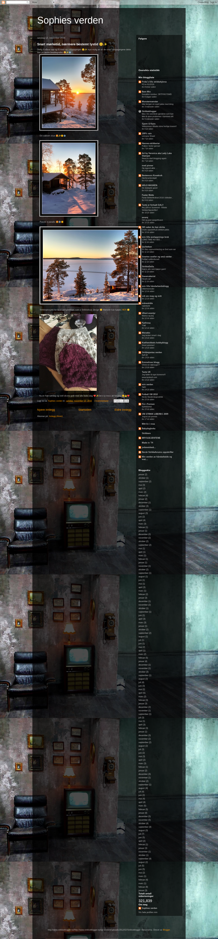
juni (140, 517)
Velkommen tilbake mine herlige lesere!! (159, 126)
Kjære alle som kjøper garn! (154, 269)
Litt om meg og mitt (152, 296)
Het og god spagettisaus (152, 220)
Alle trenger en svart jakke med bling (157, 104)
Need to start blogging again (154, 158)
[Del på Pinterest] (127, 401)
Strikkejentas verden (152, 352)
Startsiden (84, 409)
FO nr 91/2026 (148, 84)
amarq (145, 217)
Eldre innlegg (123, 409)
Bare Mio (146, 91)
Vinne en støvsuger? (151, 365)
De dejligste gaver (150, 188)
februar (142, 495)
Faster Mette (148, 195)
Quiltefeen (147, 247)
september (143, 481)
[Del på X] (121, 401)
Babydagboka (148, 428)
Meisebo (146, 333)
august (142, 513)
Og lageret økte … (150, 168)
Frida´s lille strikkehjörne (154, 82)
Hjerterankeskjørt (149, 178)
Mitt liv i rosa (148, 424)
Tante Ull (146, 372)
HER (124, 310)
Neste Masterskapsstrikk (152, 397)
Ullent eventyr (148, 313)
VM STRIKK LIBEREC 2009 (155, 414)
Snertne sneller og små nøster (157, 256)
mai (140, 485)
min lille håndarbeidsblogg (155, 286)
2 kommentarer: (102, 401)
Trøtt (144, 325)
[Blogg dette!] (118, 401)
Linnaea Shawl (148, 136)
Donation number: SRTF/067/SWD (157, 94)
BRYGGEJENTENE (151, 438)
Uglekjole (146, 306)
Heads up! (146, 279)
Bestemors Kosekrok (152, 175)
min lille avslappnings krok (155, 237)
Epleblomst (147, 407)
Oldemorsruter (148, 289)
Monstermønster (150, 101)
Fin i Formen (148, 404)
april (140, 488)
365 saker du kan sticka (153, 227)
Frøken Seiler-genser (151, 146)
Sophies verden (70, 20)
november (143, 538)
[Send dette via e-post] (115, 401)
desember (143, 502)
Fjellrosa (146, 323)
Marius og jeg (148, 316)
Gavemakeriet (148, 276)
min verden (147, 384)
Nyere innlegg (46, 409)
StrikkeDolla (148, 266)
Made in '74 (147, 442)
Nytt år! (145, 355)
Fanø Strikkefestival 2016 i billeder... (157, 198)
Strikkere (146, 433)
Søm (144, 387)
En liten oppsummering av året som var (159, 249)
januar (141, 474)
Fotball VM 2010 (150, 394)
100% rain (147, 133)
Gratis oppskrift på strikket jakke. (156, 230)
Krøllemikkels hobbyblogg (155, 342)
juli (140, 640)
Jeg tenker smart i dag (151, 335)
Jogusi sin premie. (150, 416)
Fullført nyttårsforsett (150, 259)
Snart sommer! (148, 345)
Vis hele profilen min (148, 912)
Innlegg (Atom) (56, 416)
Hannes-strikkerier (151, 143)
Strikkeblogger (149, 111)
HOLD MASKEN (149, 185)
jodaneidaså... (149, 447)
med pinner (147, 165)
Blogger (166, 930)
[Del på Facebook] (124, 401)
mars (141, 492)
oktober (142, 478)
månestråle (147, 303)
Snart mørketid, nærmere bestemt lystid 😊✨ (72, 44)
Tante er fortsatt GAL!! (152, 205)
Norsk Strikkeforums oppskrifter (157, 452)
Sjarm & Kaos (148, 124)
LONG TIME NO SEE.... (152, 240)
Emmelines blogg (150, 362)
